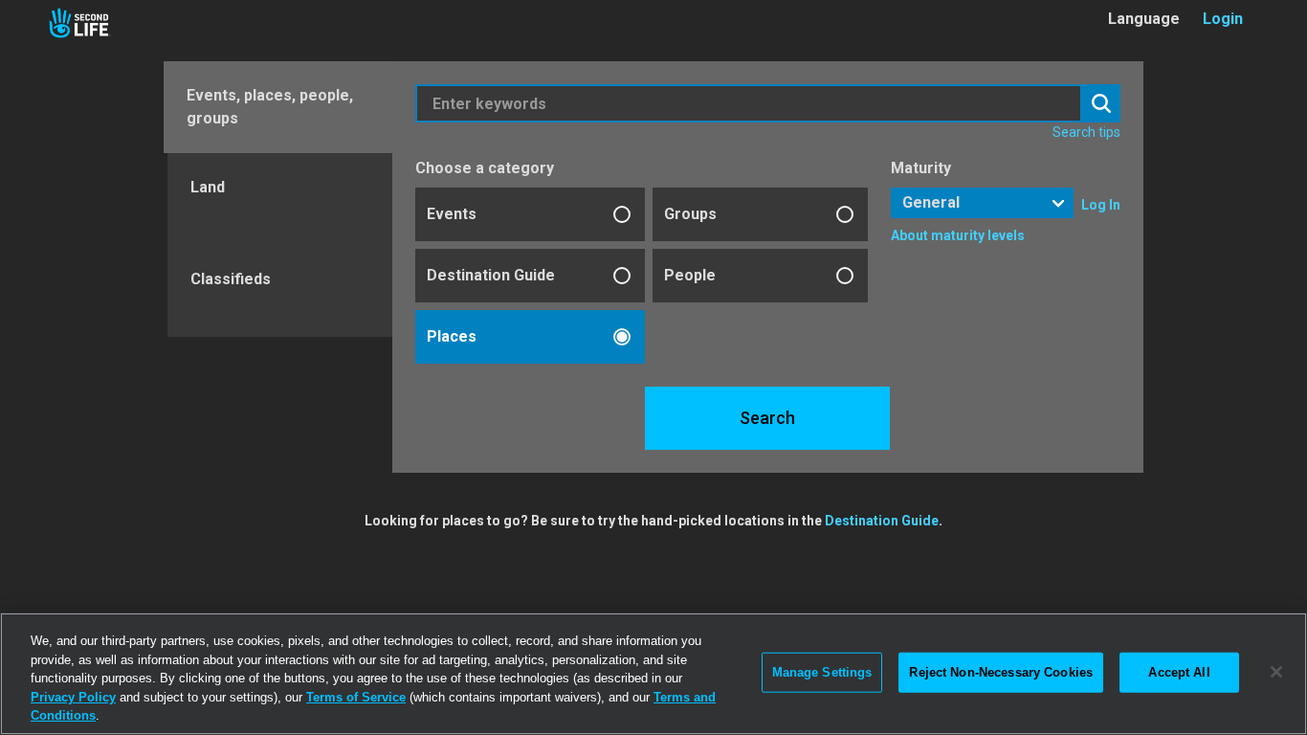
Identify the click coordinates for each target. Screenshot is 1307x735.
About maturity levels (958, 235)
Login (1223, 19)
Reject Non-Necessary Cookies (1001, 672)
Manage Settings (822, 672)
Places (451, 336)
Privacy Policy (73, 697)
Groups (690, 214)
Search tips (1086, 132)
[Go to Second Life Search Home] (80, 23)
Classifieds (230, 279)
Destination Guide (491, 275)
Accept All (1178, 672)
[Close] (1276, 672)
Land (207, 187)
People (690, 275)
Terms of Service (356, 697)
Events (451, 214)
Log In (1100, 204)
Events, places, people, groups (270, 106)
